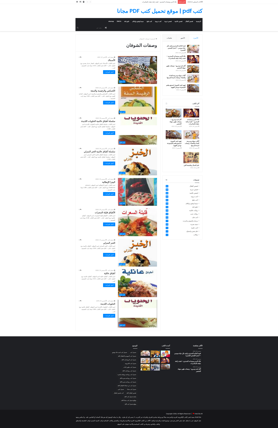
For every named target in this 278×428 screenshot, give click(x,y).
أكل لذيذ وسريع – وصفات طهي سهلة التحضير (163, 2)
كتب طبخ (149, 21)
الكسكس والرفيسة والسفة (103, 90)
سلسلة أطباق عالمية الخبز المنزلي (99, 151)
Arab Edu (198, 414)
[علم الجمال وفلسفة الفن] (191, 157)
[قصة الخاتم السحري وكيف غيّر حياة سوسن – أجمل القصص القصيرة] (193, 49)
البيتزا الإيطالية (108, 182)
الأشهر (182, 38)
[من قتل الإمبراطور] (145, 367)
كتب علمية (194, 228)
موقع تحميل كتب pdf (130, 404)
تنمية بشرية (194, 224)
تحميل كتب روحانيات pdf (129, 371)
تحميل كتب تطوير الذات (129, 367)
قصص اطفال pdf (131, 393)
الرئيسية (198, 21)
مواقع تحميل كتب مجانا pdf (129, 400)
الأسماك (111, 60)
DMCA (119, 21)
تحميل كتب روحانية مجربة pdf (128, 378)
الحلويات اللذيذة (108, 303)
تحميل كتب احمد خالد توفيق (119, 352)
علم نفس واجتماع (192, 231)
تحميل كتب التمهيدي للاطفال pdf (127, 356)
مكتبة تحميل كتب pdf (130, 396)
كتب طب (195, 217)
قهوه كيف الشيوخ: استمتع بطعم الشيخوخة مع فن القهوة (176, 86)
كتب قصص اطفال (119, 393)
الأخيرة (196, 38)
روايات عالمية (193, 210)
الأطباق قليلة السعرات (105, 212)
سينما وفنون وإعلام (138, 21)
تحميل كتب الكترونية (130, 363)
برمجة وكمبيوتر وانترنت (190, 221)
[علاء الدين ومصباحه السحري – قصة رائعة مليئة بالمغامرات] (193, 59)
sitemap (111, 21)
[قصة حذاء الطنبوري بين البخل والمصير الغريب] (155, 354)
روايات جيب (194, 214)
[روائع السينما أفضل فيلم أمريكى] (155, 367)
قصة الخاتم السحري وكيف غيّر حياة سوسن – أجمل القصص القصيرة (176, 48)
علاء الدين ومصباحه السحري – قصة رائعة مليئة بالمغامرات (176, 57)
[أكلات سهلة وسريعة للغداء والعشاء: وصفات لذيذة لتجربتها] (193, 79)
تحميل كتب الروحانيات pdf (129, 360)
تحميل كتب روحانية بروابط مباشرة (127, 374)
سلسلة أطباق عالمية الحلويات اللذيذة (98, 121)
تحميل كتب (111, 57)
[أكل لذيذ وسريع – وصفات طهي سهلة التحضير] (193, 69)
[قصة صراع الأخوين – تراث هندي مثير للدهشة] (165, 354)
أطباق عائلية (109, 273)
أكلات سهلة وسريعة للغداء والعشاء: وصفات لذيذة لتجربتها (176, 76)
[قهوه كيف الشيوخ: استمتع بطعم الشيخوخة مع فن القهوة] (193, 88)
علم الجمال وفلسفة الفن (191, 165)
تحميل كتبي (121, 389)
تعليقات (169, 38)
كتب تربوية (158, 21)
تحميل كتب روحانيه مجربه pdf (128, 382)
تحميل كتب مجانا (131, 389)
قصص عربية (168, 21)
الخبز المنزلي (109, 242)
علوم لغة (126, 21)
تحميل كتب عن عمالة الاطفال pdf (127, 385)
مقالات (196, 235)
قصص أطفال (189, 21)
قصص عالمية (178, 21)
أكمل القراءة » (109, 72)
